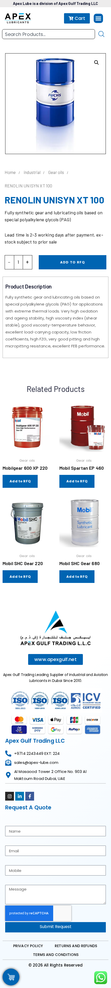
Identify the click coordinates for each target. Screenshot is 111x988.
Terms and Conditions (55, 954)
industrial (32, 172)
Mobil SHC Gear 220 (23, 563)
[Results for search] (48, 42)
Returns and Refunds (76, 945)
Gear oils (56, 172)
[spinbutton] (18, 262)
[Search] (101, 34)
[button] (98, 18)
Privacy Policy (28, 945)
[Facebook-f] (29, 796)
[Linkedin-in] (19, 796)
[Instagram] (9, 796)
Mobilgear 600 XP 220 (25, 468)
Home (10, 172)
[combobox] (48, 34)
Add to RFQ (72, 262)
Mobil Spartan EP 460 (81, 468)
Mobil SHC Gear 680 (79, 563)
